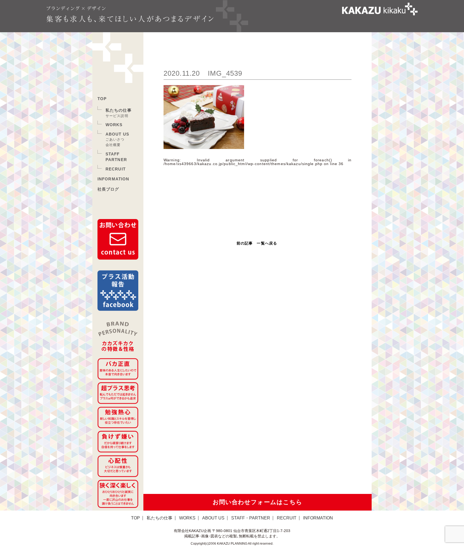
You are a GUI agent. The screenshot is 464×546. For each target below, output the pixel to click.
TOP (102, 98)
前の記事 (245, 243)
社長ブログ (108, 189)
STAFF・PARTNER (250, 518)
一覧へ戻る (267, 243)
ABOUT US (117, 134)
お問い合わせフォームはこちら (258, 502)
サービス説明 (117, 116)
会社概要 (113, 145)
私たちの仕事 (119, 110)
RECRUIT (116, 169)
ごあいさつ (115, 139)
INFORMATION (113, 179)
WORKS (114, 124)
